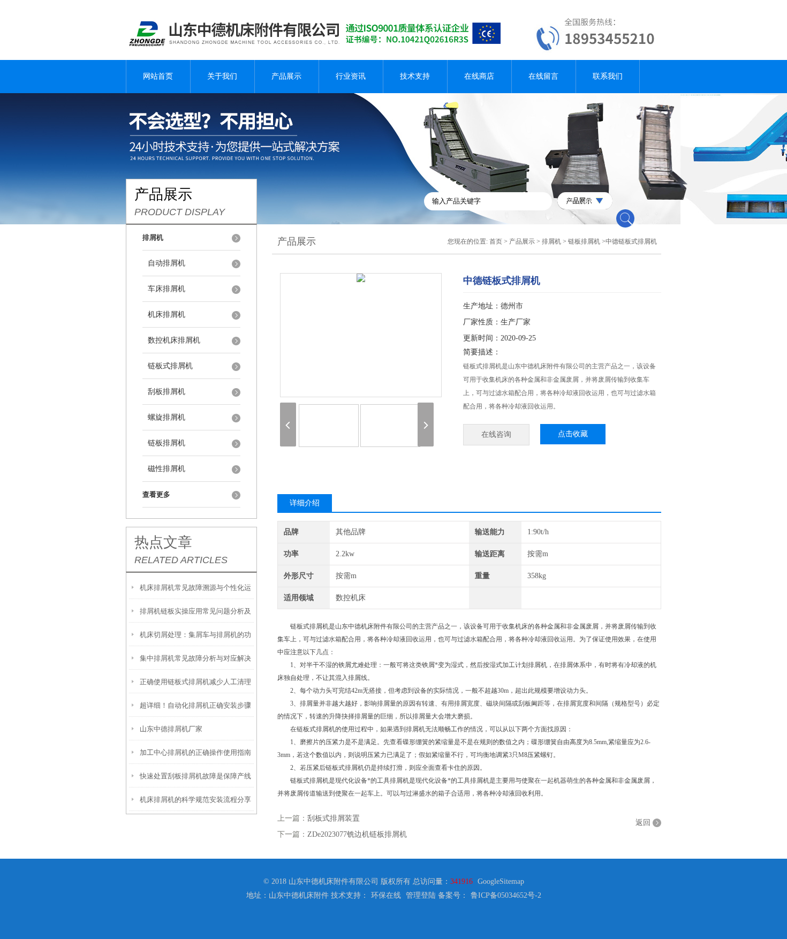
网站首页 (158, 76)
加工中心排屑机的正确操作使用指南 (195, 752)
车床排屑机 (166, 289)
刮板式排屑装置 (333, 818)
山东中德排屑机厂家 (171, 729)
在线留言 (543, 76)
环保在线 (386, 895)
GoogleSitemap (501, 881)
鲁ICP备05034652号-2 (506, 895)
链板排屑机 (166, 443)
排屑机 (551, 241)
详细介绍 (305, 503)
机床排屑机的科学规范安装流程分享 (195, 800)
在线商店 (479, 76)
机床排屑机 (166, 315)
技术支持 (415, 76)
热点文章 (163, 542)
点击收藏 (573, 434)
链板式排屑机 (170, 366)
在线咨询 (496, 434)
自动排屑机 (166, 263)
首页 (495, 241)
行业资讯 (351, 76)
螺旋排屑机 (166, 417)
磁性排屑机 (166, 469)
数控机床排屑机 (174, 340)
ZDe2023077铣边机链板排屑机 (357, 834)
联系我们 (608, 76)
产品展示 (286, 76)
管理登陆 (421, 895)
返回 (642, 823)
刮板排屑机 (166, 392)
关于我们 (222, 76)
